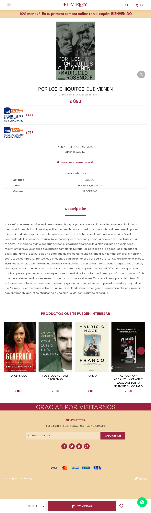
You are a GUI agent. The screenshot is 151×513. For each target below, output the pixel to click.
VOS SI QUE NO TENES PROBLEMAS (55, 377)
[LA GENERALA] (19, 347)
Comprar (84, 506)
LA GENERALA (19, 376)
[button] (142, 358)
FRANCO (92, 376)
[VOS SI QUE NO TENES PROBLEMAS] (55, 347)
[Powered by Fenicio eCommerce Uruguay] (141, 479)
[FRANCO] (92, 347)
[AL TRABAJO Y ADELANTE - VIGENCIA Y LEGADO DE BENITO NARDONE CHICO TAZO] (128, 347)
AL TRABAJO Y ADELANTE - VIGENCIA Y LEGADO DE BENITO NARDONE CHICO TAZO (128, 381)
